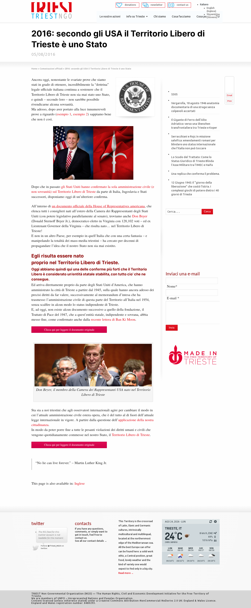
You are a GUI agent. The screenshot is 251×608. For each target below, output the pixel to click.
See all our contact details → (91, 541)
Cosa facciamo (181, 16)
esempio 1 (64, 114)
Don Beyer (139, 216)
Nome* (172, 286)
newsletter (157, 5)
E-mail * (173, 298)
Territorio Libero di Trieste (131, 434)
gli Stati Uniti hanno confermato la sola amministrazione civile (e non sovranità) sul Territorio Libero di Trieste (92, 189)
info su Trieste (135, 16)
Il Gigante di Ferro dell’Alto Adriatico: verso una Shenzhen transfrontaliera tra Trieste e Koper (194, 123)
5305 (174, 94)
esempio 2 (80, 114)
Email (229, 95)
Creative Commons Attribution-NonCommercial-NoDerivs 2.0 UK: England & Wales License (157, 600)
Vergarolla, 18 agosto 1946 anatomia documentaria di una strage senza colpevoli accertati (195, 107)
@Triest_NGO (54, 546)
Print (229, 101)
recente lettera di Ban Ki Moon (113, 319)
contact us (182, 5)
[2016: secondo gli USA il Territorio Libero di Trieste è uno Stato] (135, 97)
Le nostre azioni (110, 16)
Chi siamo (160, 16)
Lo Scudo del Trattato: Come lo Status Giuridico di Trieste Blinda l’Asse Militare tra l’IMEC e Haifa (192, 161)
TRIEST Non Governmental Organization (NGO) (61, 593)
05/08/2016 (43, 54)
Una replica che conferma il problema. (195, 173)
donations (130, 5)
